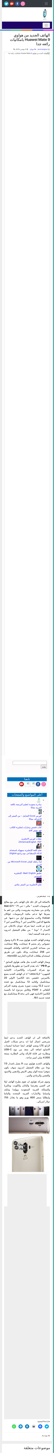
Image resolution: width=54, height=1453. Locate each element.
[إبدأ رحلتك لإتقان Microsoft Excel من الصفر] (39, 857)
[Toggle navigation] (46, 3)
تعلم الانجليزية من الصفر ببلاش (28, 884)
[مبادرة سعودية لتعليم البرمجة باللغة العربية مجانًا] (39, 800)
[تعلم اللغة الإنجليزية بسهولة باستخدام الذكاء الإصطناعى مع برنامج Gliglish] (39, 845)
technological (43, 49)
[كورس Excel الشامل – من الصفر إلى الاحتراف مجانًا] (39, 811)
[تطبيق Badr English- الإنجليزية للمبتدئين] (39, 868)
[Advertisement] (27, 1018)
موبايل (32, 49)
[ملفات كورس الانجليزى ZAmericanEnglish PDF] (39, 834)
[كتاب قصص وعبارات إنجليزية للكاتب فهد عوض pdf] (39, 823)
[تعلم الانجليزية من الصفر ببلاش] (39, 880)
